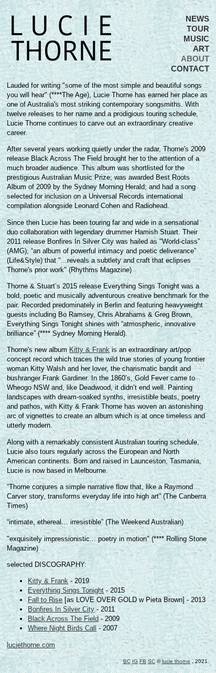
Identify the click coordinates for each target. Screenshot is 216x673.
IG (135, 661)
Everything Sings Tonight (66, 590)
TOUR (198, 28)
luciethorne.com (31, 645)
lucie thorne (176, 661)
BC (127, 661)
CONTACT (190, 68)
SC (151, 661)
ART (201, 48)
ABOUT (195, 58)
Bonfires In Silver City (61, 609)
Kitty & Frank (89, 350)
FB (142, 661)
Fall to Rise (45, 600)
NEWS (197, 18)
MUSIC (196, 38)
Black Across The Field (63, 619)
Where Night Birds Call (62, 628)
